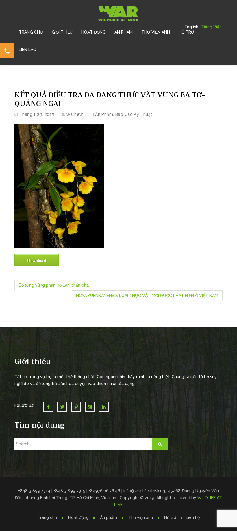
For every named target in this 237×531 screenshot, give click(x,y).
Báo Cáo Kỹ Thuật (134, 114)
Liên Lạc (27, 49)
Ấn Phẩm (123, 32)
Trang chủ (31, 32)
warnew (74, 114)
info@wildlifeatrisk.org (145, 490)
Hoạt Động (93, 32)
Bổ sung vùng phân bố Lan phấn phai (54, 285)
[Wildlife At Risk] (118, 13)
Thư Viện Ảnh (155, 32)
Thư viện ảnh (140, 517)
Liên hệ (193, 517)
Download (36, 260)
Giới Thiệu (62, 32)
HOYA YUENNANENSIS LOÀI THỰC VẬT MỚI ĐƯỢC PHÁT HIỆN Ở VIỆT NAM (147, 295)
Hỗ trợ (186, 32)
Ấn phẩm (108, 517)
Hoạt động (78, 517)
